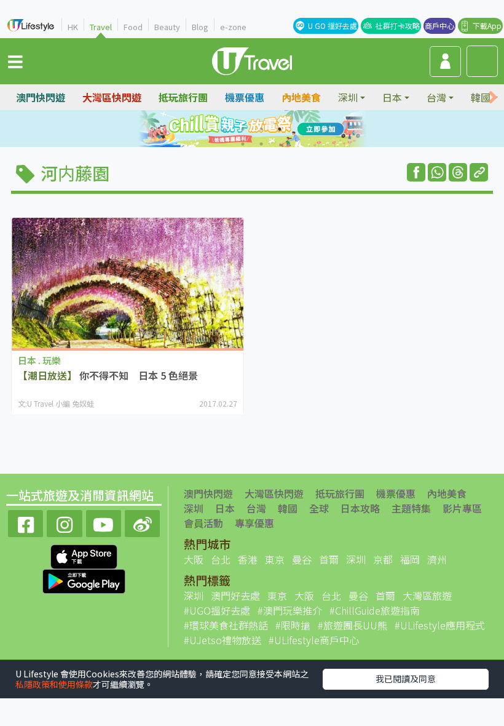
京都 (383, 559)
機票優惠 (244, 97)
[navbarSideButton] (15, 61)
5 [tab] (243, 144)
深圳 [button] (348, 97)
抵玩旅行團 (183, 97)
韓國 (287, 508)
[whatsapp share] (437, 172)
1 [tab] (224, 129)
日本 (225, 508)
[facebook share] (416, 172)
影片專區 (462, 508)
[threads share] (458, 172)
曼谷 (302, 559)
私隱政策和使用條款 (54, 684)
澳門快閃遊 (40, 97)
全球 (319, 508)
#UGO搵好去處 (217, 610)
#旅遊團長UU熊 (352, 625)
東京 (275, 559)
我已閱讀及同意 (406, 678)
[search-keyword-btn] (482, 61)
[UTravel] (252, 59)
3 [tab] (261, 129)
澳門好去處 (235, 595)
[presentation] (493, 97)
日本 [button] (392, 97)
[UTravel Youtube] (103, 522)
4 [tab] (280, 129)
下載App (487, 25)
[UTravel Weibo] (142, 522)
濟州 (437, 559)
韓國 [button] (480, 97)
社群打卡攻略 (398, 25)
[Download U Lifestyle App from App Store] (84, 555)
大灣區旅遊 (427, 595)
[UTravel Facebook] (25, 522)
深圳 (193, 508)
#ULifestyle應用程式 (440, 625)
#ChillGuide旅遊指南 (374, 610)
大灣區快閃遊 (111, 97)
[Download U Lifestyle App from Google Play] (84, 579)
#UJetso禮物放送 (222, 639)
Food (133, 27)
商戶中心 (439, 25)
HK (73, 27)
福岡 (410, 559)
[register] (445, 61)
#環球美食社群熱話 (226, 625)
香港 (248, 559)
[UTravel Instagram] (64, 522)
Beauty (167, 27)
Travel (101, 27)
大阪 (193, 559)
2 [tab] (243, 129)
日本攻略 (360, 508)
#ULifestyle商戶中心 (314, 639)
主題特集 (411, 508)
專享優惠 (254, 523)
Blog (200, 27)
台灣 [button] (436, 97)
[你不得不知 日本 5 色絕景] (127, 283)
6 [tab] (261, 144)
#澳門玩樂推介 (290, 610)
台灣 (256, 508)
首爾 (329, 559)
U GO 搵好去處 (332, 25)
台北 (220, 559)
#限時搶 (292, 625)
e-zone (233, 27)
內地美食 (301, 97)
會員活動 (203, 523)
